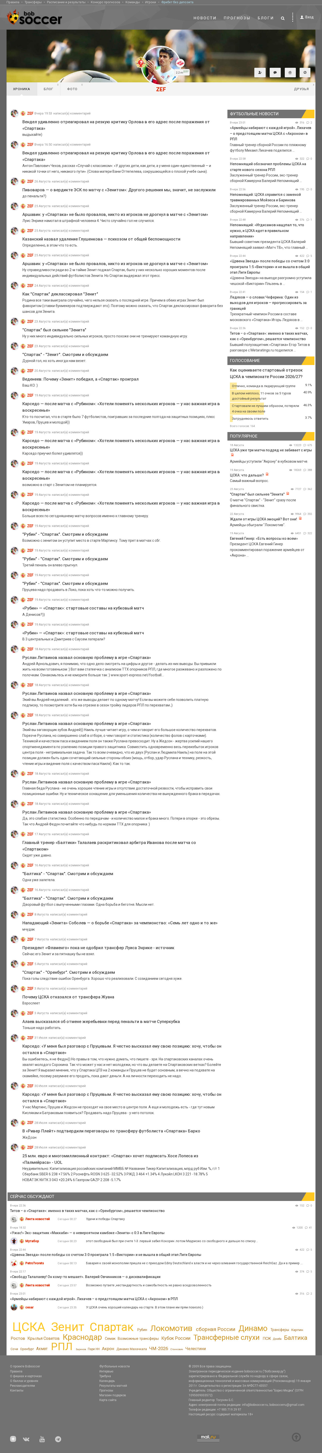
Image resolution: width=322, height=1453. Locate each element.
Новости (205, 18)
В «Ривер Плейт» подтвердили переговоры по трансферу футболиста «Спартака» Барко (111, 1131)
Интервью (106, 1371)
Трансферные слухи (226, 1337)
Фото (75, 87)
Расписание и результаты (66, 2)
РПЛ (61, 1346)
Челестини (195, 1348)
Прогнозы (237, 18)
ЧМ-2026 (158, 1348)
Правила (13, 2)
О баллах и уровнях (24, 1381)
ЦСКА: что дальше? (247, 475)
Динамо (252, 1328)
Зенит (67, 1327)
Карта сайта (107, 1400)
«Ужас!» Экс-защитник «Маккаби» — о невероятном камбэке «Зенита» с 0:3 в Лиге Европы (87, 1233)
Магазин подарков (112, 1395)
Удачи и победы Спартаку (105, 1219)
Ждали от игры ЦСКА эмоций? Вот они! (263, 519)
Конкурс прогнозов (105, 2)
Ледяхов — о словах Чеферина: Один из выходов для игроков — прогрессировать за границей (268, 303)
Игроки (150, 2)
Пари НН (94, 1349)
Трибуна (105, 1376)
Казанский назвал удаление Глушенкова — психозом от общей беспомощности (101, 239)
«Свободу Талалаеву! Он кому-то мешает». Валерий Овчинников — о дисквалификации (85, 1277)
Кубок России (175, 1338)
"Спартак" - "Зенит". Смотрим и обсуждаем (65, 354)
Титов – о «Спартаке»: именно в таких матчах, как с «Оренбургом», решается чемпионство (87, 1211)
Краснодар (82, 1337)
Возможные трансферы (138, 1338)
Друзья (304, 87)
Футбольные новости (114, 1366)
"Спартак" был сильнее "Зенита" (54, 330)
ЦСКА (28, 1327)
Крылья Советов (43, 1338)
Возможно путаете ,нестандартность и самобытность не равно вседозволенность (149, 1285)
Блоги (266, 18)
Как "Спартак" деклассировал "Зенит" (60, 294)
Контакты (16, 1390)
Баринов (81, 1349)
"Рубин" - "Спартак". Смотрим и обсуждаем (65, 534)
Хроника (21, 89)
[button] (260, 72)
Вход (309, 17)
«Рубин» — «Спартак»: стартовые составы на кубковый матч (83, 608)
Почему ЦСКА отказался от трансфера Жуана (68, 997)
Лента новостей (37, 1219)
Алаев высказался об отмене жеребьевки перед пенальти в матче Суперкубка (101, 1021)
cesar (29, 1307)
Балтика (295, 1338)
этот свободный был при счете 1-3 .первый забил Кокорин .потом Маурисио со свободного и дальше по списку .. (172, 1241)
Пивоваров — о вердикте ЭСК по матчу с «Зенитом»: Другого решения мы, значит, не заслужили (119, 190)
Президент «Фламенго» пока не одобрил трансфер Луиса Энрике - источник (98, 947)
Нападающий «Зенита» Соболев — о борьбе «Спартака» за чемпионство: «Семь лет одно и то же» (120, 923)
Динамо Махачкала (131, 1349)
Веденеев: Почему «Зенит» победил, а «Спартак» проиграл (80, 379)
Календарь (107, 1381)
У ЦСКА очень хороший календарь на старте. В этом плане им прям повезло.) (144, 1307)
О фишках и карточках (26, 1376)
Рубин (142, 1330)
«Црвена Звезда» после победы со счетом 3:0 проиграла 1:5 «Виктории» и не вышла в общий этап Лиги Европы (270, 266)
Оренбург (27, 1349)
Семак (110, 1339)
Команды (133, 2)
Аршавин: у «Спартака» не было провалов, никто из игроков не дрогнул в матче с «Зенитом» (115, 214)
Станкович (176, 1349)
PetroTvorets (34, 1263)
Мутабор (32, 1241)
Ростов (18, 1338)
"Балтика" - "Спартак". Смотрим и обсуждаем (67, 873)
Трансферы (33, 2)
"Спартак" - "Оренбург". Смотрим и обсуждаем (68, 972)
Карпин (297, 1330)
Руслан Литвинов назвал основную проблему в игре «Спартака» (86, 657)
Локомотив (171, 1328)
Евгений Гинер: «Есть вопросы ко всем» (264, 538)
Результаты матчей (113, 1385)
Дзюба (277, 1339)
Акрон (108, 1348)
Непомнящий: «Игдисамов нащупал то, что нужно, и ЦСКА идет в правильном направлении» (267, 230)
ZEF (30, 113)
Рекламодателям (22, 1385)
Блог (51, 87)
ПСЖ (267, 1338)
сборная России (215, 1329)
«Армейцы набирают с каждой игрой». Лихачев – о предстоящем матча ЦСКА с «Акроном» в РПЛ (270, 133)
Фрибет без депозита (177, 2)
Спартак (112, 1327)
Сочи (14, 1349)
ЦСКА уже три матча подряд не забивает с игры (271, 450)
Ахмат (42, 1348)
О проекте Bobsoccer (25, 1366)
